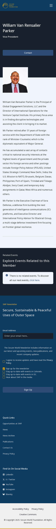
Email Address (9, 330)
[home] (10, 5)
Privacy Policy (37, 509)
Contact (28, 52)
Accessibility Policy (21, 509)
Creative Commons (28, 514)
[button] (50, 5)
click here (34, 280)
